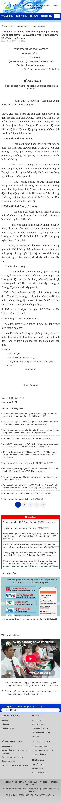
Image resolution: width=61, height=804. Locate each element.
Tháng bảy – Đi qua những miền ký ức (20, 528)
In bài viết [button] (21, 398)
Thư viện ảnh (9, 573)
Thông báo (22, 26)
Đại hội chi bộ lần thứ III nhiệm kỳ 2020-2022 (23, 463)
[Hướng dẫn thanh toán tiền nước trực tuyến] (30, 596)
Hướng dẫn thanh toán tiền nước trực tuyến (24, 619)
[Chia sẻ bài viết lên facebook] (10, 398)
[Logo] (30, 6)
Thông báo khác (38, 26)
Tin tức (34, 16)
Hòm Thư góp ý (24, 706)
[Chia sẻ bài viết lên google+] (12, 398)
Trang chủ (7, 16)
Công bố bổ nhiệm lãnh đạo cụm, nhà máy (22, 438)
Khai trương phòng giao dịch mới (17, 499)
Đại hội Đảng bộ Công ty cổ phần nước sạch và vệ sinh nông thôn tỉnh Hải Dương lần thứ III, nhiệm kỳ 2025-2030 (33, 684)
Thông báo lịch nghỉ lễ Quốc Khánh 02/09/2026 (24, 522)
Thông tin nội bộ (50, 16)
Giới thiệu (21, 16)
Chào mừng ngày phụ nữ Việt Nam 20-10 (21, 493)
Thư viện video (10, 635)
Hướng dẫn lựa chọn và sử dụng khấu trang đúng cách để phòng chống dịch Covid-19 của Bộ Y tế (33, 692)
